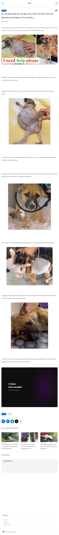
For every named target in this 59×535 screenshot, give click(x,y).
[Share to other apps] (21, 421)
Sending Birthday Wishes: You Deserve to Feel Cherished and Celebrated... (48, 447)
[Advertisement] (29, 483)
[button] (8, 421)
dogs (29, 3)
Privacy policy (7, 524)
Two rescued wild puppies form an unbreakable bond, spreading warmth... (28, 447)
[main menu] (2, 3)
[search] (56, 3)
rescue (4, 10)
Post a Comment (8, 461)
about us (6, 519)
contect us (6, 522)
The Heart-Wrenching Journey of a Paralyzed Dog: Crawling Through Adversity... (9, 447)
